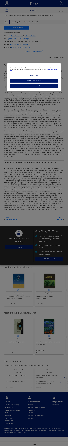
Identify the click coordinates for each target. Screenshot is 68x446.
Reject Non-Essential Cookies (34, 85)
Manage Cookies (34, 75)
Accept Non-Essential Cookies (34, 80)
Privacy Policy (50, 69)
